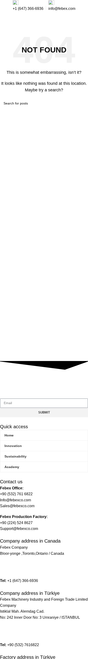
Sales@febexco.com (17, 570)
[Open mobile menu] (81, 21)
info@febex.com (13, 564)
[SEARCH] (82, 103)
